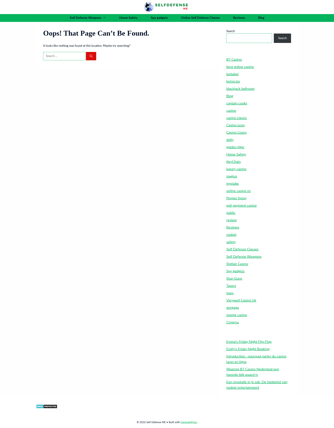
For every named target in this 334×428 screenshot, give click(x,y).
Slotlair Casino (237, 264)
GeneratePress (189, 422)
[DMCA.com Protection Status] (46, 407)
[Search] (91, 56)
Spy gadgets (159, 17)
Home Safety (128, 17)
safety (231, 242)
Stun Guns (234, 278)
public (231, 213)
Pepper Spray (236, 198)
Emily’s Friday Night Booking (247, 349)
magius (231, 176)
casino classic (236, 118)
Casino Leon (235, 125)
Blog (261, 17)
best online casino (240, 67)
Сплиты (232, 322)
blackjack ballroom (240, 89)
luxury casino (236, 169)
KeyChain (233, 162)
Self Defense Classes (242, 249)
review (231, 220)
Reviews (239, 17)
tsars (230, 293)
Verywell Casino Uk (241, 300)
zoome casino (236, 315)
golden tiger (235, 147)
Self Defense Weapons (85, 17)
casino (231, 110)
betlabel (232, 74)
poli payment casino (241, 205)
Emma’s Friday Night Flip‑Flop (249, 342)
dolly (230, 140)
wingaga (232, 307)
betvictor (233, 81)
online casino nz (238, 191)
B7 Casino (234, 59)
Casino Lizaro (236, 132)
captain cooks (236, 103)
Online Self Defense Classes (200, 17)
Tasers (231, 286)
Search (230, 31)
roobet (231, 235)
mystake (232, 183)
